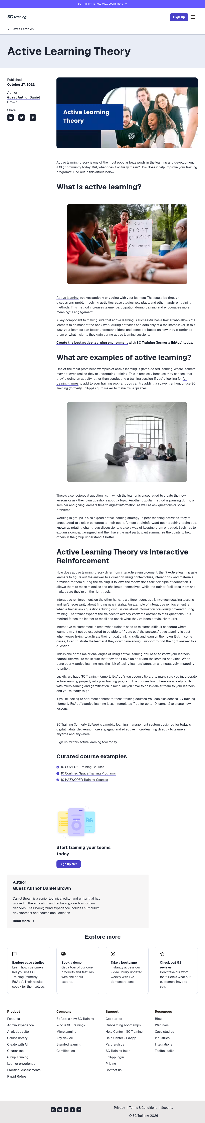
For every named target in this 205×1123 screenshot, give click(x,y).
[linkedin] (53, 1110)
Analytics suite (18, 1032)
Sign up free (69, 864)
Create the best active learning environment (92, 343)
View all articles (22, 29)
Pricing (111, 1064)
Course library (17, 1038)
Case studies (164, 1032)
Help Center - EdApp (121, 1038)
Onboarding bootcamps (123, 1025)
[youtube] (59, 1110)
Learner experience (21, 1064)
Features (13, 1019)
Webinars (162, 1025)
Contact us (114, 1070)
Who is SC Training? (70, 1025)
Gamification (65, 1051)
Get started (114, 1019)
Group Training (17, 1057)
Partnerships (115, 1044)
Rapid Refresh (17, 1076)
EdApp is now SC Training (75, 1019)
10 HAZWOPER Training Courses (84, 780)
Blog (158, 1019)
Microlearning (66, 1032)
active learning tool (93, 742)
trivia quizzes (137, 388)
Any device (64, 1038)
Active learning (67, 298)
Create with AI (17, 1044)
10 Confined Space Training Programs (88, 773)
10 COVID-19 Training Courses (82, 767)
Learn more (116, 3)
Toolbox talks (164, 1051)
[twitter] (66, 1110)
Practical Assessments (23, 1070)
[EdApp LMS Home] (16, 17)
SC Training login (118, 1051)
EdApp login (115, 1057)
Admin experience (20, 1025)
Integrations (163, 1044)
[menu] (193, 17)
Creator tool (15, 1051)
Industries (162, 1038)
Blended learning (68, 1044)
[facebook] (72, 1110)
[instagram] (78, 1110)
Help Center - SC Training (124, 1032)
